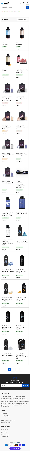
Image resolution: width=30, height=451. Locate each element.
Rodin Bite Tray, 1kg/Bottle (22, 242)
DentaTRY (4, 71)
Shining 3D (18, 181)
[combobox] (15, 7)
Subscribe (25, 385)
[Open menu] (27, 3)
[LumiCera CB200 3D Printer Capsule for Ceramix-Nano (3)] (22, 172)
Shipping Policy (4, 429)
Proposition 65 (4, 436)
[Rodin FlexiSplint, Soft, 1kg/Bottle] (22, 260)
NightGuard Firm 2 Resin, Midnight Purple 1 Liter (7, 214)
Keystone (3, 97)
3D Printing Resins (8, 11)
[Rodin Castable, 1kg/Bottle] (8, 260)
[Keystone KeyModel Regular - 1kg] (8, 116)
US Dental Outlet (16, 442)
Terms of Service (5, 434)
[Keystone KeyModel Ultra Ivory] (22, 116)
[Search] (27, 7)
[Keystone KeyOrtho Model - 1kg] (8, 144)
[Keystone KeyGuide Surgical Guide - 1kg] (8, 88)
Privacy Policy (4, 433)
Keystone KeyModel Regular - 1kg (6, 127)
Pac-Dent (17, 240)
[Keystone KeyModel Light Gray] (22, 88)
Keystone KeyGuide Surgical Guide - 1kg (6, 99)
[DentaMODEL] (22, 33)
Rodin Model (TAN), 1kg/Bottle (20, 300)
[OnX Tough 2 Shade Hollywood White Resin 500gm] (8, 231)
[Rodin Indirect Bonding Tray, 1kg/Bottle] (8, 288)
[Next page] (20, 369)
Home (2, 11)
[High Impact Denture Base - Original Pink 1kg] (22, 60)
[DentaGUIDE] (8, 33)
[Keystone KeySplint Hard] (22, 144)
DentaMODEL (19, 44)
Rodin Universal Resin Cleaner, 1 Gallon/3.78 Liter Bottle (22, 357)
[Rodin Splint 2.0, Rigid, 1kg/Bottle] (8, 316)
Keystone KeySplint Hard (21, 155)
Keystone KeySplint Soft (7, 183)
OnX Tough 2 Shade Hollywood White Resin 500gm (7, 243)
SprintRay (17, 69)
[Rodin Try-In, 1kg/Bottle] (8, 344)
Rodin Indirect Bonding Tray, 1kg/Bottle (7, 300)
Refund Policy (4, 431)
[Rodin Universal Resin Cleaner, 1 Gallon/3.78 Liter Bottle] (22, 344)
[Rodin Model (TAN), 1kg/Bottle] (22, 288)
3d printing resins (16, 11)
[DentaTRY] (8, 60)
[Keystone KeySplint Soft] (8, 172)
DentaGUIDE (4, 44)
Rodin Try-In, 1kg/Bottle (7, 355)
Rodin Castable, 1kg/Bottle (8, 271)
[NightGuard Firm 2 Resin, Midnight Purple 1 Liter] (8, 203)
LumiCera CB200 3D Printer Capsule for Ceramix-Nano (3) (20, 186)
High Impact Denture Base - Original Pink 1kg (22, 71)
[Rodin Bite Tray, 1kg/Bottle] (22, 231)
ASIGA (3, 42)
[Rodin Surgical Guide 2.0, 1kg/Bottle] (22, 316)
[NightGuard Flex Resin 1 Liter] (22, 203)
